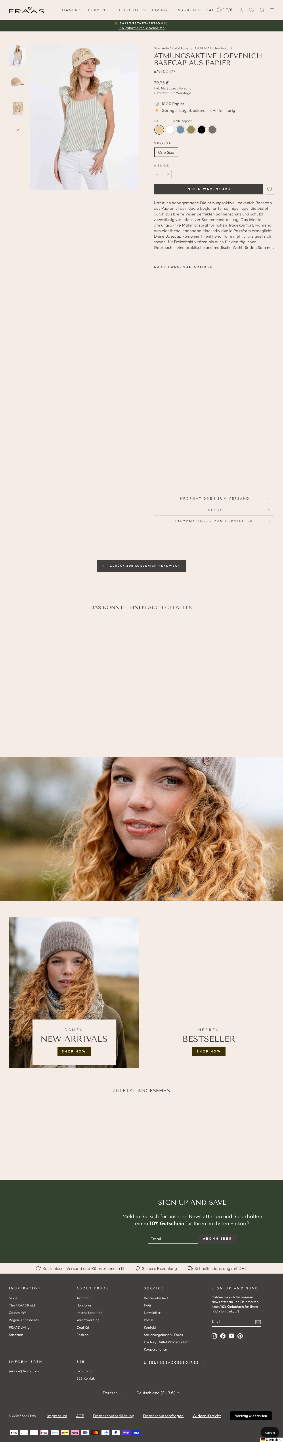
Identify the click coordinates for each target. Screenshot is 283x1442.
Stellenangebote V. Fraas (163, 1335)
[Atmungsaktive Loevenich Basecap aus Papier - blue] (169, 465)
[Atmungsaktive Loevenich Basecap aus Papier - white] (163, 465)
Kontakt (150, 1327)
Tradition (83, 1298)
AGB (80, 1415)
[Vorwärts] (18, 128)
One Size (166, 152)
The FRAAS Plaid (22, 1305)
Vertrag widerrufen (251, 1416)
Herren (96, 10)
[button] (271, 1440)
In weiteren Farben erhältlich (163, 475)
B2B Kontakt (86, 1378)
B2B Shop (84, 1371)
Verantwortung (88, 1320)
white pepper (159, 129)
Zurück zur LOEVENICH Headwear (144, 565)
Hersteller (84, 1305)
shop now (74, 1051)
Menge (162, 166)
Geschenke (129, 10)
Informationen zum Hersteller (214, 521)
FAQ (147, 1305)
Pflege (214, 510)
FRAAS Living (19, 1327)
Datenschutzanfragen (163, 1415)
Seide (13, 1298)
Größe (163, 143)
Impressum (57, 1415)
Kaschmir (16, 1335)
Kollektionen (181, 48)
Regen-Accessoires (24, 1320)
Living (160, 10)
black (201, 129)
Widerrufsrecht (207, 1415)
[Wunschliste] (251, 10)
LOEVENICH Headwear (211, 48)
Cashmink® (17, 1312)
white (169, 129)
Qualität (82, 1327)
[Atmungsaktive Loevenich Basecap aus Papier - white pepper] (157, 465)
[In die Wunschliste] (269, 189)
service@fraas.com (24, 1371)
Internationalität (89, 1312)
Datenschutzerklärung (113, 1415)
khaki (191, 129)
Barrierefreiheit (156, 1298)
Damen (70, 10)
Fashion (82, 1335)
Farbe (173, 121)
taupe (212, 129)
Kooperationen (155, 1349)
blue (180, 129)
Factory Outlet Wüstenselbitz (166, 1342)
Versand (185, 88)
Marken (187, 10)
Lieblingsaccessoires (171, 1362)
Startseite (161, 48)
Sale (212, 10)
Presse (149, 1320)
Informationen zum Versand (214, 498)
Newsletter (152, 1312)
